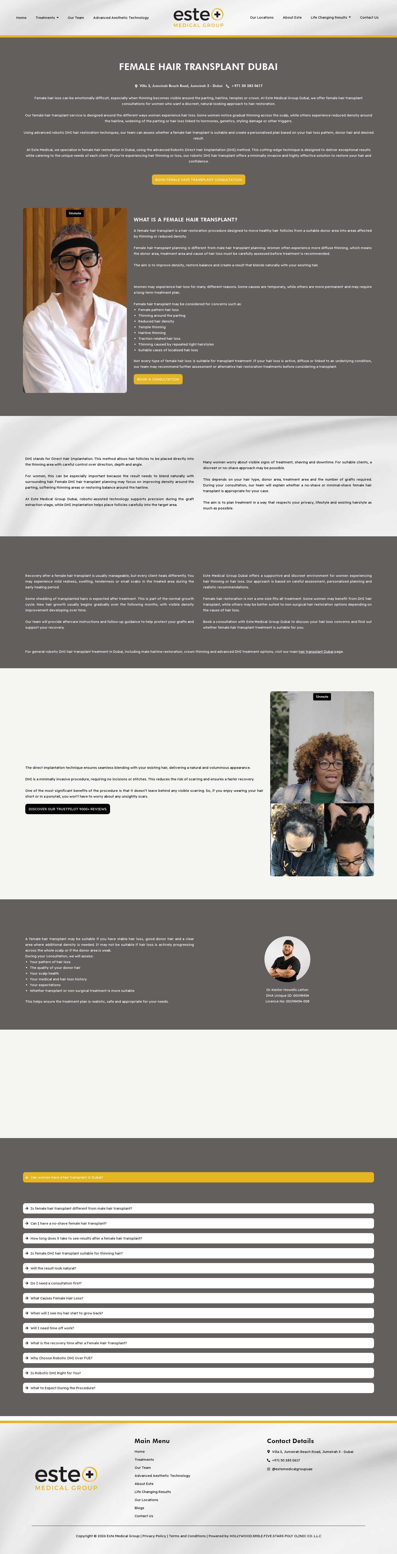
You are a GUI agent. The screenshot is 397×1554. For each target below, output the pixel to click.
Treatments (144, 1459)
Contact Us (144, 1516)
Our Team (143, 1467)
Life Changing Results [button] (153, 1492)
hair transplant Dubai (316, 651)
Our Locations (146, 1500)
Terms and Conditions (187, 1536)
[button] (331, 17)
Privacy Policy (154, 1536)
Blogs (139, 1508)
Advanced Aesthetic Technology (162, 1475)
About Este (144, 1483)
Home (140, 1451)
